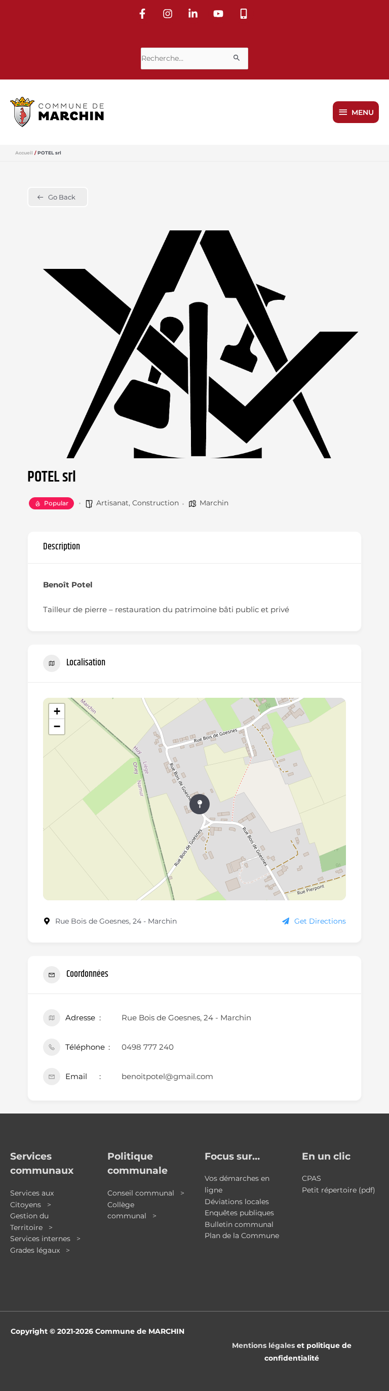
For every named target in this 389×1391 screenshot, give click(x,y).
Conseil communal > (145, 1193)
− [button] (57, 726)
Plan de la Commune (242, 1235)
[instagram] (169, 14)
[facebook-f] (143, 14)
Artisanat (112, 502)
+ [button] (57, 711)
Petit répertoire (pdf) (338, 1190)
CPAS (311, 1178)
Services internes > (45, 1239)
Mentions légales (263, 1345)
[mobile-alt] (245, 14)
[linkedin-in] (194, 14)
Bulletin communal (239, 1224)
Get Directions (320, 921)
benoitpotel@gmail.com (167, 1076)
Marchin (214, 502)
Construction (155, 502)
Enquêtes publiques (239, 1213)
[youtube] (219, 14)
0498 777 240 (148, 1047)
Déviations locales (237, 1202)
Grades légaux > (40, 1250)
